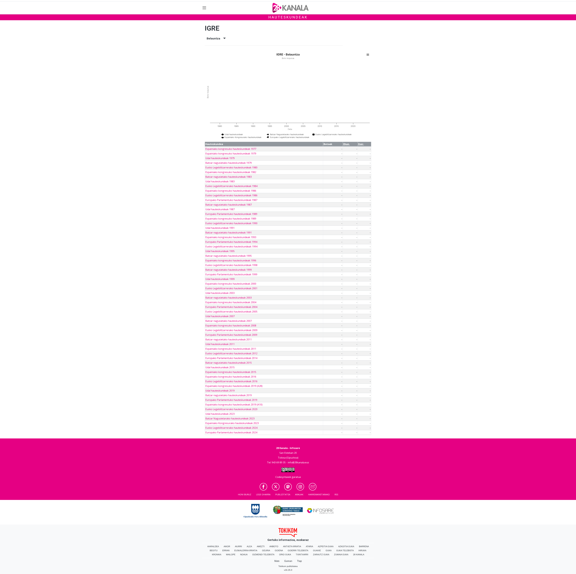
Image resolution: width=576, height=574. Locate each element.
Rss (336, 494)
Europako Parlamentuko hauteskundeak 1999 (231, 274)
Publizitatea (282, 494)
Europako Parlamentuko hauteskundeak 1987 (231, 200)
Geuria (266, 550)
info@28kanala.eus (298, 462)
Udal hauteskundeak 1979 (220, 158)
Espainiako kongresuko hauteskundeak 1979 (230, 153)
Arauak (299, 494)
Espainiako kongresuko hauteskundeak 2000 (230, 283)
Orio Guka (285, 554)
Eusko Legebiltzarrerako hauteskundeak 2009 (231, 330)
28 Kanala (358, 554)
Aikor (227, 546)
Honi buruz (244, 494)
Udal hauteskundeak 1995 (220, 251)
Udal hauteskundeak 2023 (220, 414)
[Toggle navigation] (204, 7)
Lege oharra (263, 494)
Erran (226, 550)
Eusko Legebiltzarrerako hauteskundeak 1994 (231, 246)
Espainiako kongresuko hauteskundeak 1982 (230, 172)
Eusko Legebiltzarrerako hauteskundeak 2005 (231, 311)
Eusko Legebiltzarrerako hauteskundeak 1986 (231, 195)
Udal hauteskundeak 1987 (220, 209)
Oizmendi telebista (263, 554)
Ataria (309, 546)
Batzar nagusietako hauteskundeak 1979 (228, 162)
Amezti (261, 546)
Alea (249, 546)
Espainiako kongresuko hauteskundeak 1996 (230, 260)
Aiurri (238, 546)
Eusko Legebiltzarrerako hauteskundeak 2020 (231, 409)
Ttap (299, 561)
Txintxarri (302, 554)
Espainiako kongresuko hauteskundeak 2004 (230, 302)
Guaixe (317, 550)
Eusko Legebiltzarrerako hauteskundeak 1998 (231, 265)
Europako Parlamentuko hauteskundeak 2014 (231, 358)
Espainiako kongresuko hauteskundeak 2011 (230, 348)
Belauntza (215, 38)
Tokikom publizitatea (288, 566)
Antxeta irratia (292, 546)
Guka (329, 550)
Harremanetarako (319, 494)
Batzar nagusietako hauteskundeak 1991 (228, 232)
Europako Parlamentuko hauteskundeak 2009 (231, 334)
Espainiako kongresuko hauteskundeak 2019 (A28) (233, 386)
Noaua (244, 554)
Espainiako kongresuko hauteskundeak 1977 (230, 149)
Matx (276, 561)
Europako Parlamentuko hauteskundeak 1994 (231, 242)
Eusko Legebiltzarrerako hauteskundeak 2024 (231, 427)
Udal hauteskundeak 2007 (220, 316)
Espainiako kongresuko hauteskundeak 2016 (230, 376)
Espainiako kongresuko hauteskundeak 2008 (230, 325)
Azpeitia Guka (325, 546)
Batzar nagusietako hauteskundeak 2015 (228, 362)
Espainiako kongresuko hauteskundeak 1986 (230, 190)
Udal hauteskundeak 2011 (220, 344)
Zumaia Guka (341, 554)
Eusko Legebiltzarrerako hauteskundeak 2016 (231, 381)
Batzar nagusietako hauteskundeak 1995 (228, 255)
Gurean (288, 561)
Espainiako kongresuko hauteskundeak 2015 (230, 372)
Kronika (216, 554)
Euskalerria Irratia (245, 550)
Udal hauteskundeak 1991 (220, 228)
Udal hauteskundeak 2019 (220, 390)
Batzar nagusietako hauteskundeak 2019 (228, 395)
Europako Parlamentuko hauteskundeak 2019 (231, 400)
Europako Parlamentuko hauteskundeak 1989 (231, 214)
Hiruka (362, 550)
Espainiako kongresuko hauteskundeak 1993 (230, 237)
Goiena (279, 550)
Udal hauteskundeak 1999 (220, 279)
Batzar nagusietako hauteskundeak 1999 (228, 269)
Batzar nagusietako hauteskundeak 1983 (228, 176)
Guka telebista (345, 550)
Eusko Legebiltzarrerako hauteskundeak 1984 (231, 186)
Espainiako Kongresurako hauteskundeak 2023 (232, 423)
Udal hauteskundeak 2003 (220, 293)
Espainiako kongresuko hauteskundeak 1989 (230, 218)
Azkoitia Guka (346, 546)
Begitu (214, 550)
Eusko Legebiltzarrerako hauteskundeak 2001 (231, 288)
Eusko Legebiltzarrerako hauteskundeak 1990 (231, 223)
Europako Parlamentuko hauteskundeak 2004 (231, 307)
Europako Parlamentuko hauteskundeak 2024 (231, 432)
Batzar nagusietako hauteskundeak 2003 (228, 297)
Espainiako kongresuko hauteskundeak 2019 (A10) (233, 404)
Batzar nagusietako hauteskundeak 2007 (228, 321)
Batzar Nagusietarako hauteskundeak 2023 (230, 418)
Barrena (364, 546)
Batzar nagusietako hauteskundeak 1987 (228, 204)
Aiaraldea (213, 546)
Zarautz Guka (321, 554)
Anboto (273, 546)
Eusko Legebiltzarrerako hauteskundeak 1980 (231, 167)
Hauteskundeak (288, 17)
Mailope (230, 554)
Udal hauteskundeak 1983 (220, 181)
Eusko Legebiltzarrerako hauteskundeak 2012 (231, 353)
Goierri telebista (298, 550)
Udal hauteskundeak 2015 (220, 367)
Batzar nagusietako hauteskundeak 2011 (228, 339)
